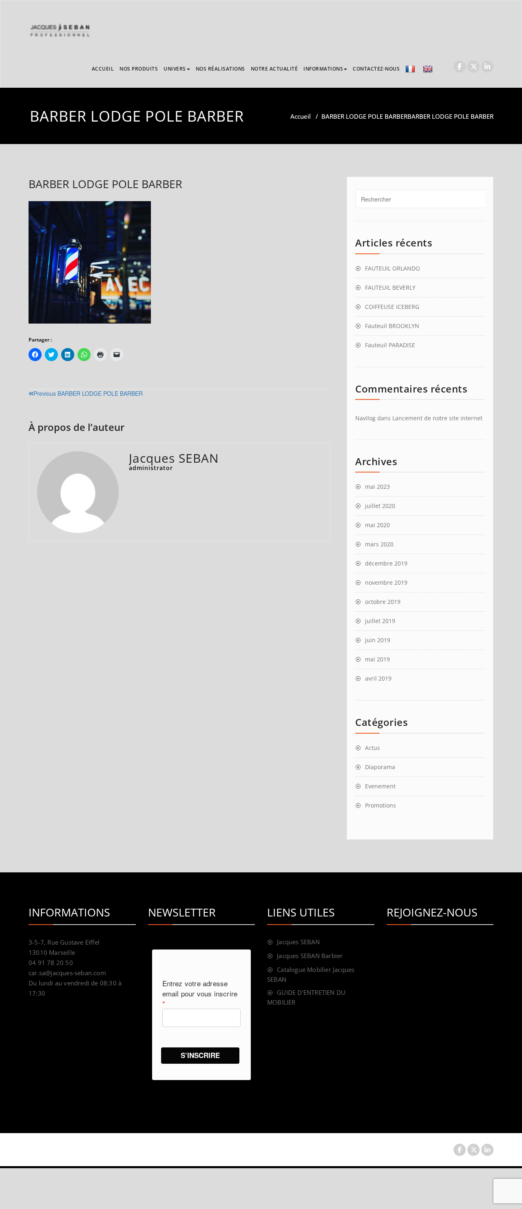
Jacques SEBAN (298, 942)
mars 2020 (379, 544)
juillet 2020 (380, 506)
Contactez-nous (376, 68)
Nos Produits (138, 68)
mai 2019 (377, 659)
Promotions (380, 805)
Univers (175, 68)
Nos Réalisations (220, 68)
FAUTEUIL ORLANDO (392, 268)
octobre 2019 (382, 602)
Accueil (103, 68)
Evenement (380, 786)
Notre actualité (274, 68)
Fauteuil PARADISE (390, 345)
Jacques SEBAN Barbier (310, 956)
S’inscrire (200, 1055)
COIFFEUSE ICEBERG (392, 307)
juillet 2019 (380, 621)
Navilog (365, 418)
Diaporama (380, 767)
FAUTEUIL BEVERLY (390, 287)
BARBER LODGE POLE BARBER (364, 116)
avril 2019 (378, 678)
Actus (372, 748)
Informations (323, 68)
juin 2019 (377, 640)
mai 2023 (377, 486)
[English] (429, 69)
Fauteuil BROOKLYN (392, 326)
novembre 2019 (386, 582)
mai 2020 (377, 525)
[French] (411, 69)
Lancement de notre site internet (437, 418)
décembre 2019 (386, 563)
